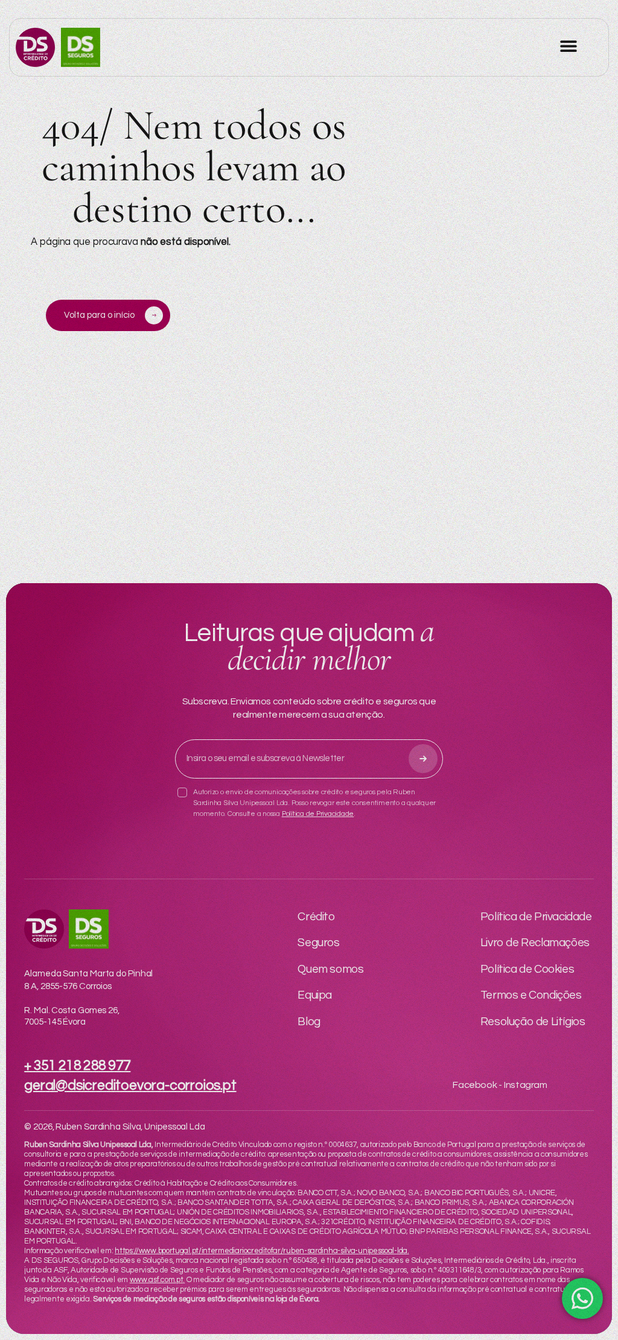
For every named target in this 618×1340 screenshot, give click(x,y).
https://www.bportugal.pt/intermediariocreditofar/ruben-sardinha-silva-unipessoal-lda (261, 1251)
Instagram (525, 1085)
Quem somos (330, 969)
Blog (309, 1022)
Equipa (315, 995)
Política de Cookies (527, 969)
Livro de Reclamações (535, 943)
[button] (568, 46)
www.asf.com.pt (156, 1279)
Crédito (316, 917)
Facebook (475, 1085)
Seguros (318, 943)
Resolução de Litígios (532, 1022)
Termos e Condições (531, 995)
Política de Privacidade (318, 814)
